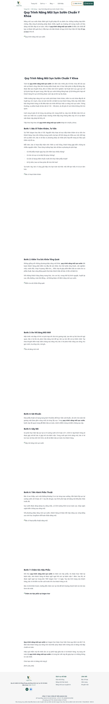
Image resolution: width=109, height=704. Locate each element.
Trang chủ (34, 3)
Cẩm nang (34, 9)
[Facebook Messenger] (30, 689)
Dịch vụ (42, 3)
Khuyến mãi (84, 684)
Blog (51, 3)
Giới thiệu (61, 3)
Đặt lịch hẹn (89, 3)
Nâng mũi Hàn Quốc (62, 682)
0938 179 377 (78, 3)
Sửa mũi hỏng (60, 679)
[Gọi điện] (27, 689)
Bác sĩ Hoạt (84, 679)
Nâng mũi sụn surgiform (63, 684)
